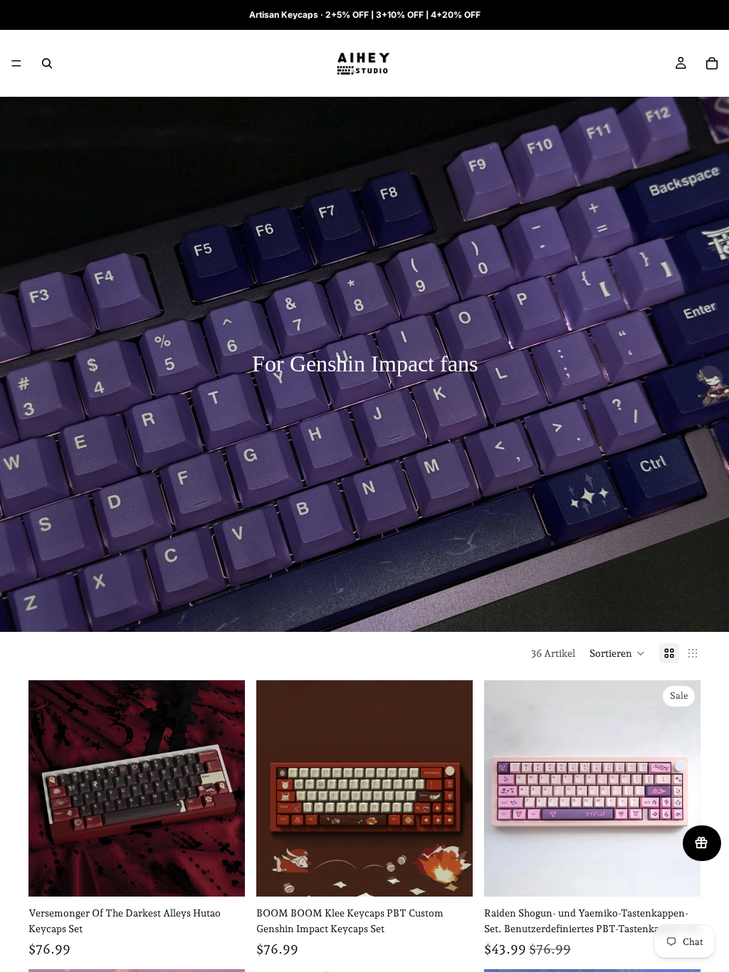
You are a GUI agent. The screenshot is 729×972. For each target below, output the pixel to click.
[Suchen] (47, 63)
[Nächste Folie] (223, 788)
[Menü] (16, 63)
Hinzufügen (235, 874)
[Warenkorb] (712, 63)
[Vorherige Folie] (49, 788)
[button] (617, 653)
